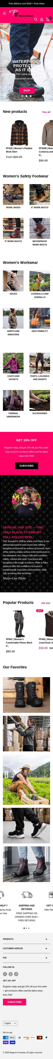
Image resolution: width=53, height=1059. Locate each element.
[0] (47, 19)
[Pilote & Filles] (21, 13)
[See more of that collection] (26, 695)
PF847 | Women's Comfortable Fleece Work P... (19, 642)
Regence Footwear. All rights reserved (26, 1052)
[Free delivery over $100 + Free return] (26, 3)
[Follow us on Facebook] (5, 974)
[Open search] (36, 19)
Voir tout (45, 603)
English (8, 1023)
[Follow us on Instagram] (11, 974)
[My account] (41, 19)
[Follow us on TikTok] (16, 974)
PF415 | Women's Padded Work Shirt (19, 150)
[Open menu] (4, 13)
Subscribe (26, 466)
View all (46, 112)
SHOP (26, 90)
